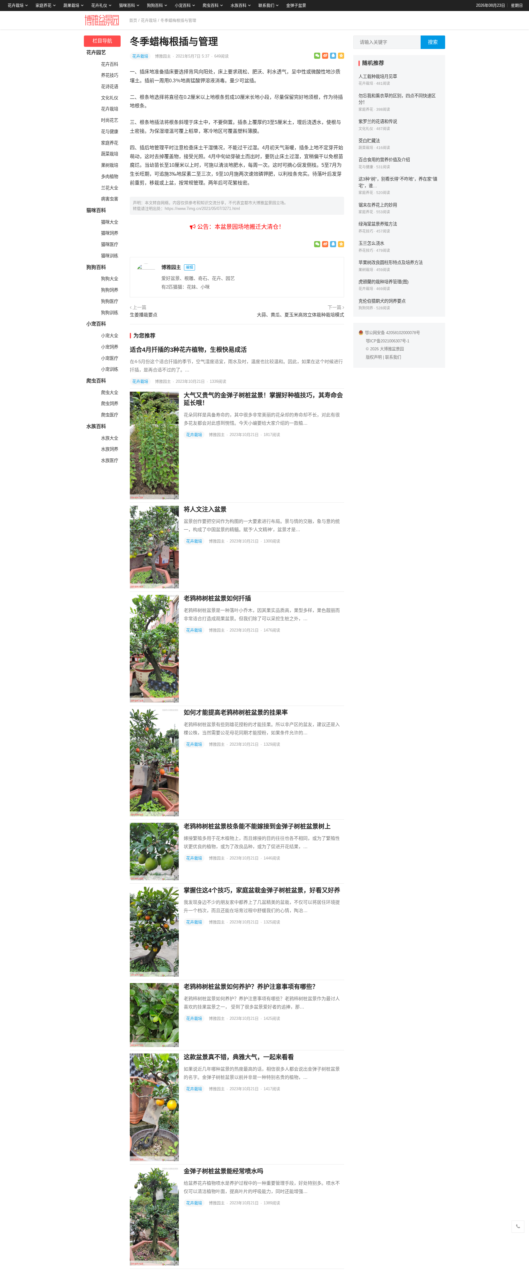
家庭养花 (43, 5)
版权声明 (374, 357)
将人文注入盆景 (205, 509)
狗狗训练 (109, 312)
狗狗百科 (155, 5)
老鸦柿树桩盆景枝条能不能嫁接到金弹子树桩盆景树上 (257, 826)
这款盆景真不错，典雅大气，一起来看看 (239, 1057)
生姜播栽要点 (143, 314)
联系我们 (266, 5)
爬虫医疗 (109, 414)
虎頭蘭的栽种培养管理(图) (383, 281)
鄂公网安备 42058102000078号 (392, 332)
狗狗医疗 (109, 301)
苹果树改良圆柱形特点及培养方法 (390, 262)
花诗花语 (109, 86)
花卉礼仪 (99, 5)
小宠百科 (183, 5)
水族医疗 (109, 460)
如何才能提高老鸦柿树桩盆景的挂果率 (236, 712)
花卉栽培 (16, 5)
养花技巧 (109, 75)
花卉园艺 (96, 52)
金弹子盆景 (296, 5)
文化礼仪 (109, 97)
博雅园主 (163, 56)
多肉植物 (109, 176)
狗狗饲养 (109, 290)
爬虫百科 (211, 5)
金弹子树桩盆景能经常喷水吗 (223, 1171)
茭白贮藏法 (369, 140)
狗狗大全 (109, 278)
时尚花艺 (109, 120)
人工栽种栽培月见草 (377, 76)
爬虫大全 (109, 392)
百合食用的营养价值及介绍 (384, 159)
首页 (133, 20)
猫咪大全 (109, 222)
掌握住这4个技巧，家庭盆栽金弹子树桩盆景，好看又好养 (262, 890)
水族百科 (238, 5)
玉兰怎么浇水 (371, 243)
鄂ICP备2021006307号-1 (387, 341)
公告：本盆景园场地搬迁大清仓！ (240, 227)
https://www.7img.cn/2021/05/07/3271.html (202, 208)
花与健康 (109, 131)
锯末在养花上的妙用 (377, 205)
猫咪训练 (109, 255)
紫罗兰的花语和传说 (377, 121)
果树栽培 (109, 165)
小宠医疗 (109, 358)
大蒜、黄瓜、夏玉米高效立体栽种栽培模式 (300, 314)
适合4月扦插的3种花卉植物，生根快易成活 (188, 349)
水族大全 (109, 438)
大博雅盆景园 (392, 349)
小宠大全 (109, 335)
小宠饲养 (109, 347)
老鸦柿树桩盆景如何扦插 (217, 598)
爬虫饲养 (109, 403)
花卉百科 (109, 64)
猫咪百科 (127, 5)
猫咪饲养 (109, 233)
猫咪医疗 (109, 244)
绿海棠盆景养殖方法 (377, 224)
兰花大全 (109, 187)
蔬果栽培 (71, 5)
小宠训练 (109, 369)
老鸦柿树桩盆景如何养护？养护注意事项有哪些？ (251, 986)
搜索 (433, 42)
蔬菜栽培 (109, 153)
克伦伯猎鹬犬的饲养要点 (382, 301)
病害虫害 (109, 198)
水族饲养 (109, 449)
